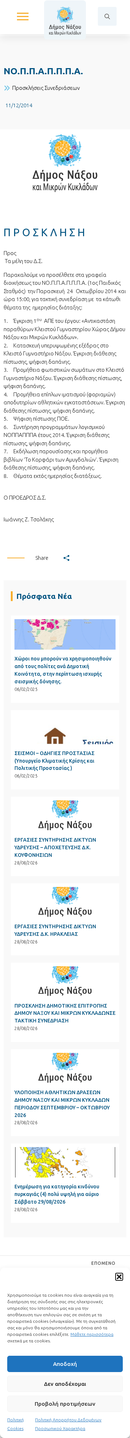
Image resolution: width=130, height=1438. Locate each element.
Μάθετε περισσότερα (91, 1334)
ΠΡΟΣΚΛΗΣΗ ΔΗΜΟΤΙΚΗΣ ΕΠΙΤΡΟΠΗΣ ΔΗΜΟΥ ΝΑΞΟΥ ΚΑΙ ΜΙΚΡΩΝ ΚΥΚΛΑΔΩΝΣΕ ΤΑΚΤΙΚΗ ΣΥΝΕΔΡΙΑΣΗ (65, 1013)
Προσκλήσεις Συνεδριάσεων (46, 88)
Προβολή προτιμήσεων (65, 1404)
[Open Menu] (23, 16)
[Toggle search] (107, 16)
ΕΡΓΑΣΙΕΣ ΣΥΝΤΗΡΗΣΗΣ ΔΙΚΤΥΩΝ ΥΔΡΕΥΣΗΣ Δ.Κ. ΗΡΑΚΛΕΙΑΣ (55, 930)
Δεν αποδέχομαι (65, 1384)
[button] (119, 1276)
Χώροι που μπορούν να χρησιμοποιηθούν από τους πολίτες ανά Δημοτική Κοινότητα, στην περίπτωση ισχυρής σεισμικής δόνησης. (62, 670)
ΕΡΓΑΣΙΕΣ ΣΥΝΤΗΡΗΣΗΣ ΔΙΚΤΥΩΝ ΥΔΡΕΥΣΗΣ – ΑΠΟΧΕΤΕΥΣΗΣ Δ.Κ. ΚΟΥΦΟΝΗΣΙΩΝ (55, 847)
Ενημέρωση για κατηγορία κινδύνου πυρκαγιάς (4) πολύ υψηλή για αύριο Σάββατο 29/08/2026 (56, 1194)
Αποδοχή (65, 1364)
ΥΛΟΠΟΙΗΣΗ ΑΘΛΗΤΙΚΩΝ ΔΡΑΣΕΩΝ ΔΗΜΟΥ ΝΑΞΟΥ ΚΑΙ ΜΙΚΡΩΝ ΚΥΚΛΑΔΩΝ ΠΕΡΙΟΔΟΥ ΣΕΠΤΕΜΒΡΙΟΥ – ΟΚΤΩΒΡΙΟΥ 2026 (62, 1103)
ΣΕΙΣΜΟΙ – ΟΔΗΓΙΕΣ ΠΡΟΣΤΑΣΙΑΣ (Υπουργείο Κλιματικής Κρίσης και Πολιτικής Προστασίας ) (54, 760)
